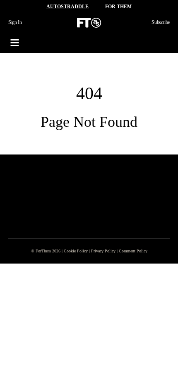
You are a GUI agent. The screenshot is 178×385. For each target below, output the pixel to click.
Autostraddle (67, 7)
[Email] (64, 186)
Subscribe (161, 22)
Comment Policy (133, 251)
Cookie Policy (76, 251)
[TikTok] (38, 186)
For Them (118, 7)
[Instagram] (11, 186)
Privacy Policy (103, 251)
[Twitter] (51, 186)
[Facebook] (25, 186)
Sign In (15, 22)
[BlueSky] (78, 186)
